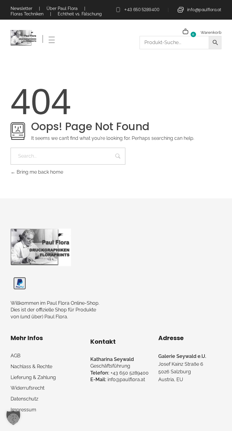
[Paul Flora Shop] (24, 38)
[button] (13, 417)
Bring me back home (39, 172)
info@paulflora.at (204, 10)
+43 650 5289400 (141, 10)
